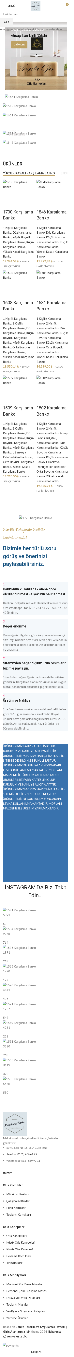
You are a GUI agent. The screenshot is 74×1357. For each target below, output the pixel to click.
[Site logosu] (35, 5)
